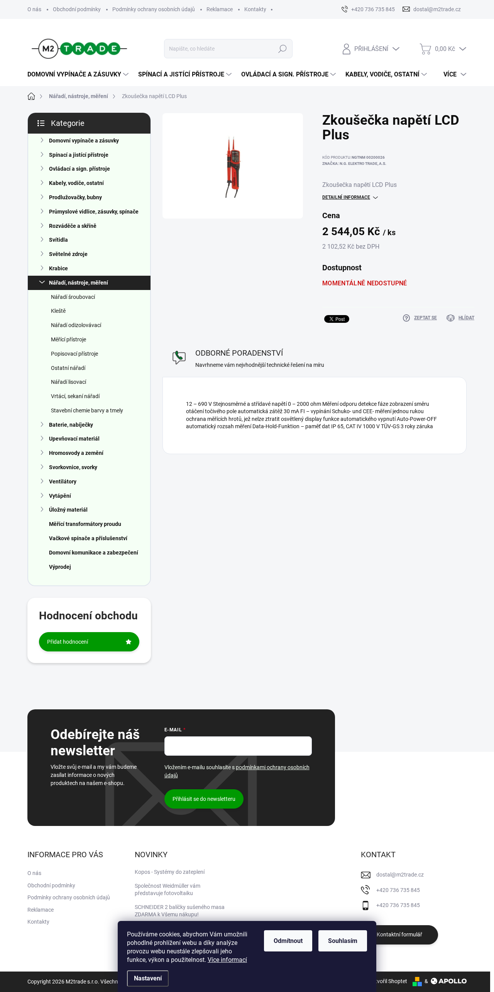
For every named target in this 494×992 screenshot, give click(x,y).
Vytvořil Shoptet (388, 981)
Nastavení (148, 978)
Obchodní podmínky (77, 9)
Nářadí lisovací (68, 382)
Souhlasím (342, 941)
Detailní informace (346, 197)
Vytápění (60, 496)
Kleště (58, 311)
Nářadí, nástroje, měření (78, 283)
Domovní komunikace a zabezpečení (93, 552)
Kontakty (255, 9)
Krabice (58, 268)
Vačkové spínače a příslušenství (88, 538)
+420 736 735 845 (398, 890)
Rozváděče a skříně (72, 226)
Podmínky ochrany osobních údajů (153, 9)
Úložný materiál (68, 510)
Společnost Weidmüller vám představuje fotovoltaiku (167, 890)
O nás (34, 9)
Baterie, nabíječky (71, 425)
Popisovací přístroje (74, 354)
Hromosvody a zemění (76, 453)
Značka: (354, 163)
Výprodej (60, 567)
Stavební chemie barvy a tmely (87, 410)
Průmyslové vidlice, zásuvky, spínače (94, 212)
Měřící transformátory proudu (85, 524)
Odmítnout (288, 941)
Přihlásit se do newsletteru (204, 799)
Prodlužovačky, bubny (75, 197)
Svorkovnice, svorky (73, 467)
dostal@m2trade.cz (400, 875)
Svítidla (58, 240)
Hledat (283, 49)
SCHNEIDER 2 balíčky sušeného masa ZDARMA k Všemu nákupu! (180, 911)
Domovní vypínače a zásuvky (84, 140)
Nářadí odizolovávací (76, 325)
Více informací (227, 959)
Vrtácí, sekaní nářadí (75, 396)
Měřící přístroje (68, 339)
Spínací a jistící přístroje (78, 155)
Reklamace (219, 9)
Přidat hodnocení (67, 642)
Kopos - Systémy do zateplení (170, 872)
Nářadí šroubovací (73, 297)
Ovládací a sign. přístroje (79, 169)
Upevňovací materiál (74, 439)
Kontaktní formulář (399, 934)
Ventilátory (62, 481)
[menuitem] (78, 74)
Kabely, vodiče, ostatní (76, 183)
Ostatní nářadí (68, 368)
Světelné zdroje (68, 254)
